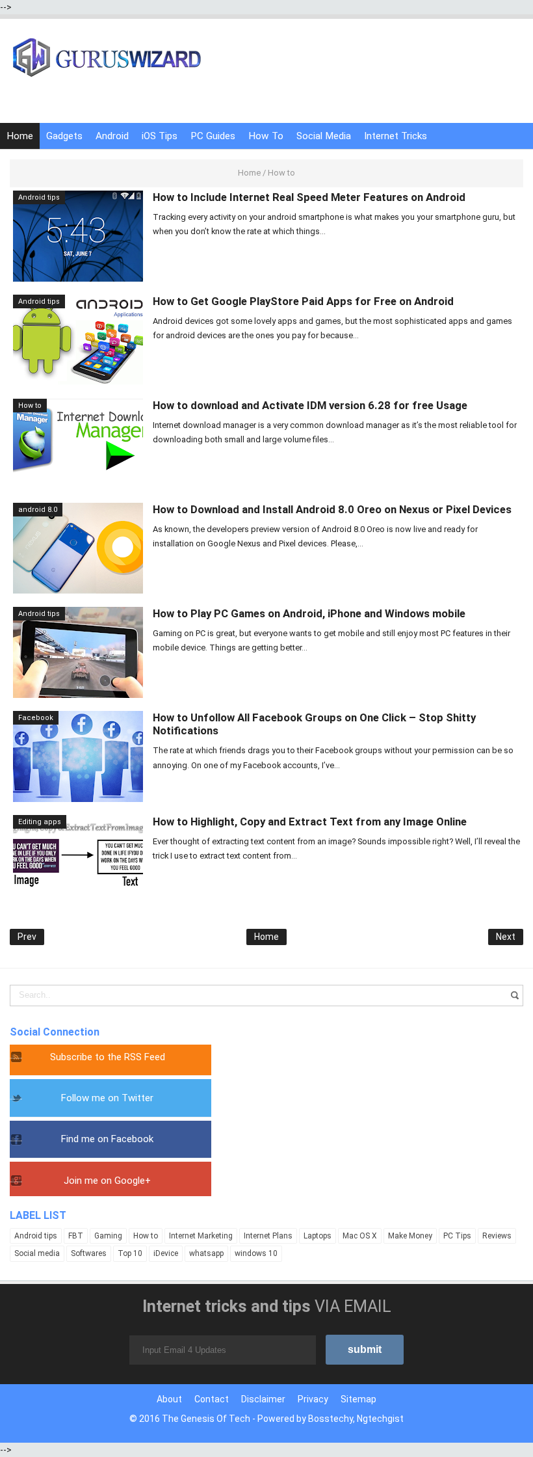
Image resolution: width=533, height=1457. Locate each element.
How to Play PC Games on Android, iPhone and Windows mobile (309, 613)
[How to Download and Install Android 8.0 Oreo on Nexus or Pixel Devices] (78, 547)
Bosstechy (330, 1418)
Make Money (410, 1235)
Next (505, 936)
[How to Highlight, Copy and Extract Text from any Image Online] (78, 860)
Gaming (108, 1235)
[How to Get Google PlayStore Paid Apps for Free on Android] (78, 339)
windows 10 (256, 1253)
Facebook (35, 718)
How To (265, 136)
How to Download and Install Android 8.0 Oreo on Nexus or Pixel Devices (332, 509)
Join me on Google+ (107, 1180)
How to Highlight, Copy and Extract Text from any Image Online (310, 821)
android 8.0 (37, 509)
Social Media (323, 136)
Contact (211, 1399)
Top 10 (130, 1253)
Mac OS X (360, 1235)
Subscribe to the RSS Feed (107, 1057)
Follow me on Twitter (107, 1098)
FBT (75, 1235)
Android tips (39, 197)
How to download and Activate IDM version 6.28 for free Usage (310, 405)
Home (19, 136)
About (169, 1399)
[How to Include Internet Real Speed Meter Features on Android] (78, 235)
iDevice (165, 1253)
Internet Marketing (201, 1235)
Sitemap (358, 1399)
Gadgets (64, 136)
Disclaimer (263, 1399)
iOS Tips (159, 136)
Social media (37, 1253)
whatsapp (206, 1253)
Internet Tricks (395, 136)
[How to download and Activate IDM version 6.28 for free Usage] (78, 443)
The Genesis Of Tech (206, 1418)
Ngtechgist (380, 1418)
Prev (27, 936)
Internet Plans (268, 1235)
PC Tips (457, 1235)
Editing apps (39, 822)
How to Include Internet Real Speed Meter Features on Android (309, 197)
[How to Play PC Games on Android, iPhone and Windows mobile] (78, 652)
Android (112, 136)
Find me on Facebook (107, 1139)
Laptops (318, 1235)
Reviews (497, 1235)
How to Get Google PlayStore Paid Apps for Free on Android (303, 301)
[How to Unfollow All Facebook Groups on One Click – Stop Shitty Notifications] (78, 756)
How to (30, 405)
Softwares (89, 1253)
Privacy (313, 1399)
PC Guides (212, 136)
